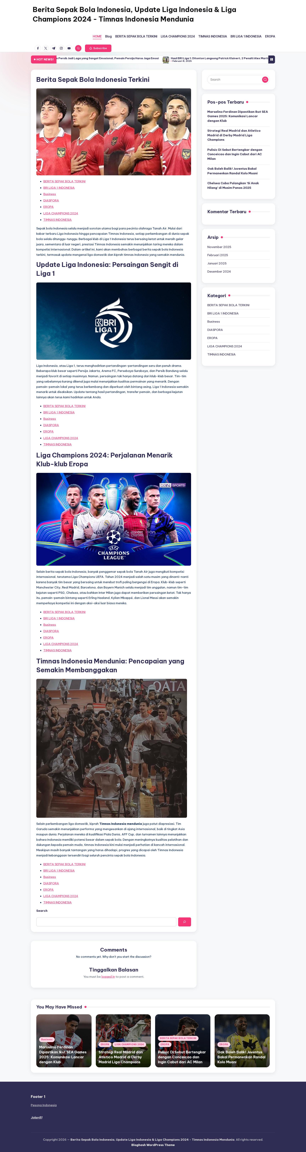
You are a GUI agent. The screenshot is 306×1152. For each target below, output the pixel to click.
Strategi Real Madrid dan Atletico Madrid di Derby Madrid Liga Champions (233, 135)
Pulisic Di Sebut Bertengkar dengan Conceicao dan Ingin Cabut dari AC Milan (234, 154)
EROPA (48, 207)
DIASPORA (51, 200)
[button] (98, 48)
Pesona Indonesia (44, 1105)
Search (41, 911)
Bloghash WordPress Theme (153, 1145)
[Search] (184, 921)
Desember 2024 (219, 271)
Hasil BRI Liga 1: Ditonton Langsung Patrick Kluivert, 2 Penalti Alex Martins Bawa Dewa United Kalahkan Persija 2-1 (188, 58)
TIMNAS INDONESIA (57, 220)
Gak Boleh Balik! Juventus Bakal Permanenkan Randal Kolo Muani (232, 171)
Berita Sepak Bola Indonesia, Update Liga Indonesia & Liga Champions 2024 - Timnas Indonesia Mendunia (134, 14)
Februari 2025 (217, 255)
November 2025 (219, 247)
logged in (108, 977)
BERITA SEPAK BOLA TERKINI (64, 181)
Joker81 (36, 1117)
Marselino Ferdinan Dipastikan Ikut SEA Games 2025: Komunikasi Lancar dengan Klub (237, 116)
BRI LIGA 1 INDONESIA (59, 188)
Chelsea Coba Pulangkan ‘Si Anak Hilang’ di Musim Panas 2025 (233, 185)
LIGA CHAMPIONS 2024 (60, 213)
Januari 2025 (217, 263)
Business (49, 194)
